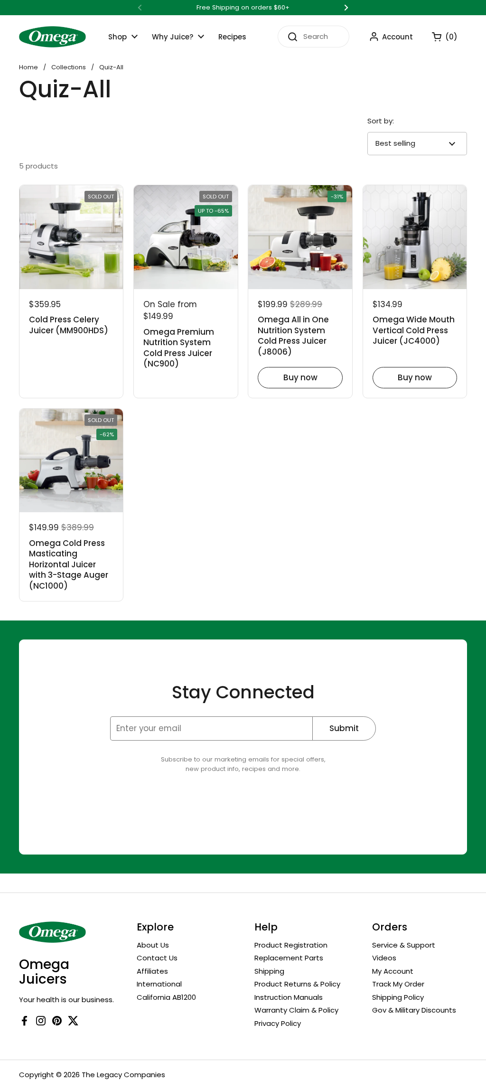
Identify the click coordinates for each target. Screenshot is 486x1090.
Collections (68, 67)
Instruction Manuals (288, 997)
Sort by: (380, 121)
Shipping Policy (398, 997)
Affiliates (152, 971)
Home (28, 67)
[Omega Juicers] (52, 36)
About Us (153, 945)
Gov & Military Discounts (414, 1010)
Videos (384, 958)
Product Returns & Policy (297, 984)
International (159, 984)
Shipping (269, 971)
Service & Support (403, 945)
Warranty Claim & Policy (296, 1010)
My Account (392, 971)
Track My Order (398, 984)
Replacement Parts (288, 958)
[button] (440, 36)
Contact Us (157, 958)
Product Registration (290, 945)
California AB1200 (166, 997)
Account (397, 37)
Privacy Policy (277, 1023)
